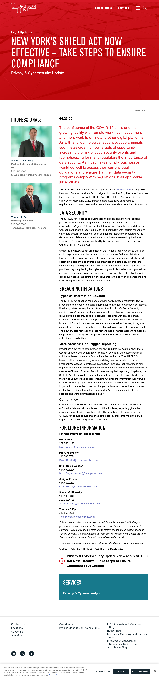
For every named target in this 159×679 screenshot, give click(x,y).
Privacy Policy (55, 675)
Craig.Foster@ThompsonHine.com (78, 486)
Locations (17, 627)
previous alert (123, 189)
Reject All (121, 671)
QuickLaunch (67, 624)
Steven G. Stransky (22, 160)
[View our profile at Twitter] (22, 653)
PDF (144, 111)
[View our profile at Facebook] (31, 653)
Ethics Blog (114, 630)
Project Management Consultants (79, 627)
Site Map (16, 635)
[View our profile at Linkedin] (13, 653)
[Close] (155, 671)
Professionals (102, 8)
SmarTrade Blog (117, 647)
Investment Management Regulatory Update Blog (122, 642)
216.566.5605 (18, 224)
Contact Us (18, 624)
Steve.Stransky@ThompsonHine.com (31, 174)
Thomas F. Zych (20, 217)
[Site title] (23, 8)
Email (137, 111)
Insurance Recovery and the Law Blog (127, 636)
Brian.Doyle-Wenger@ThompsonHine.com (82, 473)
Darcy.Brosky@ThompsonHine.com (78, 460)
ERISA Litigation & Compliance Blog (125, 626)
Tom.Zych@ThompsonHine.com (28, 227)
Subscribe (17, 631)
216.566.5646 (18, 171)
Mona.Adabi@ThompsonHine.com (78, 447)
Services (123, 8)
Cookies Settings (102, 671)
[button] (138, 8)
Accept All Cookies (140, 671)
